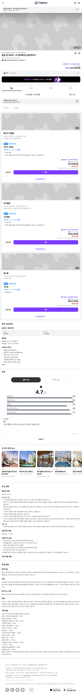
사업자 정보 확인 (27, 675)
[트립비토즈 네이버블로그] (22, 690)
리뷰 (50, 88)
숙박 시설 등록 (14, 665)
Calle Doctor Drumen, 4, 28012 (14, 60)
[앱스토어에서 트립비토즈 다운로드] (55, 690)
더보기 (4, 364)
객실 (11, 88)
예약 (46, 172)
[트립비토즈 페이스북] (12, 690)
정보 (31, 88)
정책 (70, 88)
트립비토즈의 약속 (42, 665)
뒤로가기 (3, 3)
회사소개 (7, 665)
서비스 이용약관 (23, 665)
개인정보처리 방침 (32, 665)
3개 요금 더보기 (40, 179)
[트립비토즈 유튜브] (17, 690)
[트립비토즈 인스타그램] (7, 690)
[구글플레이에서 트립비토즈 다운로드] (70, 690)
